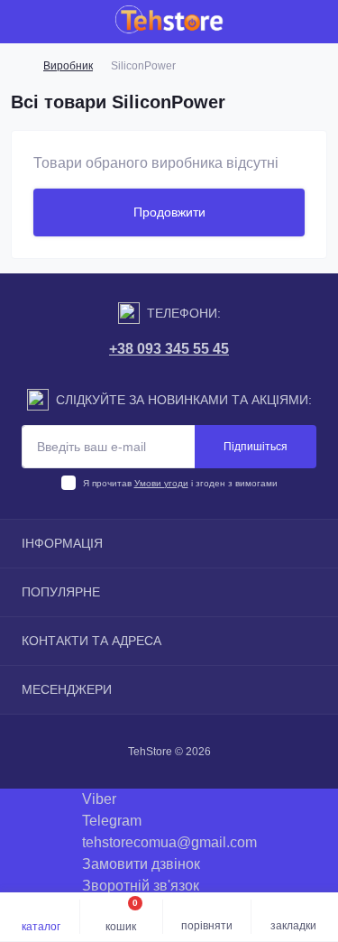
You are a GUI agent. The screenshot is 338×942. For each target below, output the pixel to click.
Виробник (68, 66)
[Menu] (23, 22)
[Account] (318, 22)
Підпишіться (256, 446)
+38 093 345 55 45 (169, 348)
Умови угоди (161, 483)
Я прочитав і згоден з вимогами (180, 483)
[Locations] (286, 22)
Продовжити (169, 212)
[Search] (56, 22)
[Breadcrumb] (18, 66)
